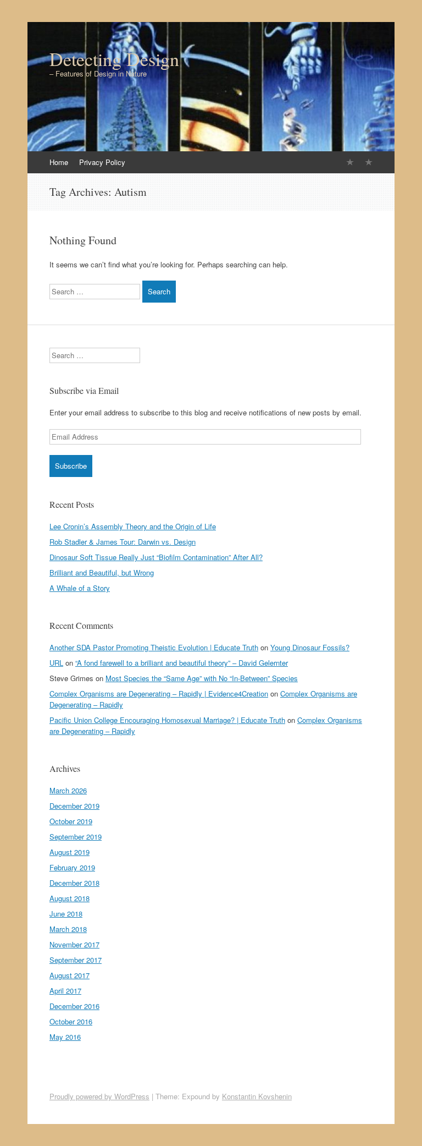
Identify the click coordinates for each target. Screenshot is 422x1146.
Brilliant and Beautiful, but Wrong (101, 572)
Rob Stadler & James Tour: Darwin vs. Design (122, 541)
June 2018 (65, 913)
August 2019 (69, 852)
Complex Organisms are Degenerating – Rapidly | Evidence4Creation (158, 693)
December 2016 (74, 1006)
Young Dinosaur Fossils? (309, 647)
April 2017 (65, 990)
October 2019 (70, 821)
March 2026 (68, 790)
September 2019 (75, 836)
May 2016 (65, 1037)
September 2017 (75, 960)
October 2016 (70, 1021)
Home (58, 162)
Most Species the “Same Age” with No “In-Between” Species (202, 678)
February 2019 (72, 867)
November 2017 (74, 944)
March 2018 (68, 929)
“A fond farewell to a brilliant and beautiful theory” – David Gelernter (181, 662)
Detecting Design (114, 59)
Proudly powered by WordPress (99, 1096)
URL (56, 662)
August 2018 (69, 898)
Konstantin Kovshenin (257, 1096)
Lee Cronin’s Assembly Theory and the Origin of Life (132, 526)
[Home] (350, 162)
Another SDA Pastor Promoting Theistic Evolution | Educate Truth (153, 647)
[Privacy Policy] (368, 162)
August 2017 (69, 975)
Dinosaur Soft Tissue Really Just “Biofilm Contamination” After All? (156, 557)
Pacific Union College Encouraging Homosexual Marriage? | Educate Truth (167, 720)
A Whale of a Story (79, 588)
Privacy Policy (102, 162)
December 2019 (74, 805)
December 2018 (74, 883)
